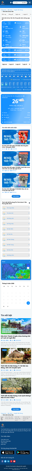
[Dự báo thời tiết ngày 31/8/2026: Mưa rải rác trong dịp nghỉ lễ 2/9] (16, 180)
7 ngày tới (24, 64)
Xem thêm (16, 196)
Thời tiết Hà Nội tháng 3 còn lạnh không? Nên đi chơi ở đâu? (16, 396)
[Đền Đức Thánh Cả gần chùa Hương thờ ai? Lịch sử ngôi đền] (16, 326)
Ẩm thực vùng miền (6, 441)
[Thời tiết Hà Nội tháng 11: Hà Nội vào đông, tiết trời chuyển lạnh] (16, 355)
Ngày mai (17, 14)
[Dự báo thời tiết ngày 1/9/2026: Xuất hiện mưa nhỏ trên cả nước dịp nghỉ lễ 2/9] (16, 158)
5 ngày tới (18, 64)
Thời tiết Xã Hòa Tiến (8, 11)
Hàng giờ (10, 14)
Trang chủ (3, 10)
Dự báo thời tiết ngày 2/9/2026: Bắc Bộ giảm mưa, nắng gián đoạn (15, 146)
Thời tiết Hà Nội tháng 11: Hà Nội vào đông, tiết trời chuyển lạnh (14, 367)
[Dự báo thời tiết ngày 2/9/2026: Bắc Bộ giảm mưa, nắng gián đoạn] (16, 136)
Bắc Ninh (10, 10)
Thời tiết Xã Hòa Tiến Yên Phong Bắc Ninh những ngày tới (16, 18)
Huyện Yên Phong (18, 10)
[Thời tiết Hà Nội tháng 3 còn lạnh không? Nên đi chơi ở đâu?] (16, 385)
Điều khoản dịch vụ (16, 469)
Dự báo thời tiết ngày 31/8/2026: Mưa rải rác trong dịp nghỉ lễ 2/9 (15, 189)
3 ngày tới (25, 14)
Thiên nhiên (4, 442)
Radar (3, 261)
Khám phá (11, 468)
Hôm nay (4, 14)
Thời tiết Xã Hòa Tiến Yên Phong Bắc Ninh (12, 96)
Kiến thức (3, 444)
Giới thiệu (6, 468)
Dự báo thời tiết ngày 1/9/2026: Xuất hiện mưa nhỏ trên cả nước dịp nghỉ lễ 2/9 (16, 168)
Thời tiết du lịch (5, 439)
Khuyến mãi (16, 468)
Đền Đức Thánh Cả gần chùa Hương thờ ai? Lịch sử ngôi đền (15, 337)
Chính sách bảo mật (23, 468)
